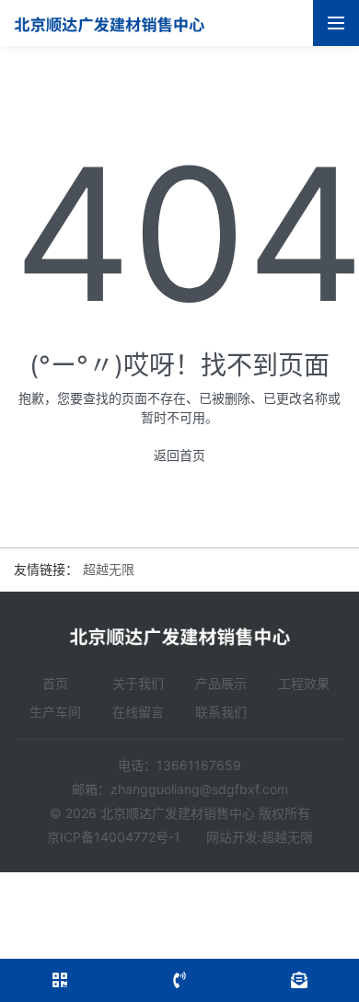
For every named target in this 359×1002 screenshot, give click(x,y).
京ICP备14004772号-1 (113, 837)
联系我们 (221, 712)
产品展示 (221, 683)
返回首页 (179, 455)
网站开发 (232, 837)
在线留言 (138, 712)
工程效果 (304, 683)
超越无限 (108, 569)
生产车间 (55, 712)
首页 (55, 683)
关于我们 (138, 683)
